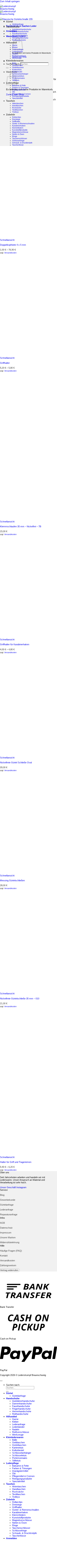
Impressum (5, 1232)
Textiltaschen (17, 110)
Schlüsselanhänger (20, 74)
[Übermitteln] (7, 67)
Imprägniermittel (19, 90)
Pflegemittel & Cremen (21, 94)
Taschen (10, 101)
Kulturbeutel (17, 72)
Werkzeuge (17, 58)
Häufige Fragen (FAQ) (11, 1250)
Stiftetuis (16, 1460)
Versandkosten (10, 253)
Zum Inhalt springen (10, 1)
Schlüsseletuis (18, 76)
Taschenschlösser (19, 138)
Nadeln (15, 54)
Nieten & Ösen (18, 134)
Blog (2, 1195)
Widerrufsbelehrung (9, 1242)
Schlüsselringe (18, 141)
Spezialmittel (17, 98)
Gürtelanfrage (18, 24)
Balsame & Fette (19, 85)
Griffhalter (16, 121)
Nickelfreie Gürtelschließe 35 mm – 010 (19, 998)
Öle (13, 92)
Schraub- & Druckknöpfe (22, 143)
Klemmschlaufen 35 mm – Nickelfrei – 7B (20, 526)
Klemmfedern (17, 128)
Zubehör (10, 114)
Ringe (14, 136)
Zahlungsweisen (8, 1265)
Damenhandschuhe (20, 31)
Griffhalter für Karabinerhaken (14, 644)
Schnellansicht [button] (7, 240)
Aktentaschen (17, 103)
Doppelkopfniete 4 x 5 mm (13, 245)
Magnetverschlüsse (20, 132)
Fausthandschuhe (19, 34)
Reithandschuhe (20, 1414)
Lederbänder (17, 52)
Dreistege (16, 119)
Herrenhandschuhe (21, 1411)
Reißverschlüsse (19, 56)
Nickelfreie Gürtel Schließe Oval (16, 762)
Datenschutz (6, 1227)
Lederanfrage (6, 1209)
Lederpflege (12, 1463)
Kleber (15, 1421)
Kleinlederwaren (14, 60)
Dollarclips (16, 117)
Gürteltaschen (18, 67)
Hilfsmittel (11, 42)
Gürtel (9, 21)
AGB (2, 1223)
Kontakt (4, 1255)
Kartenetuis (17, 70)
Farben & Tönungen (20, 88)
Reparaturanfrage (8, 1214)
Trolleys (15, 112)
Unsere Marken (8, 1237)
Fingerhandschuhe (20, 36)
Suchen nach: (13, 1385)
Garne (15, 1419)
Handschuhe (12, 26)
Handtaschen (17, 106)
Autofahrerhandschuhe (21, 29)
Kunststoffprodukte (20, 130)
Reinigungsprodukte (20, 96)
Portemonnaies (18, 78)
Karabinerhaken (19, 126)
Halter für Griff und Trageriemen (15, 1162)
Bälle (14, 63)
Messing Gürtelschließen (12, 880)
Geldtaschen (17, 65)
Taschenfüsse (18, 145)
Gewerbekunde (7, 1200)
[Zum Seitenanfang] (1, 1380)
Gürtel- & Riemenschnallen (23, 124)
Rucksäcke (16, 108)
